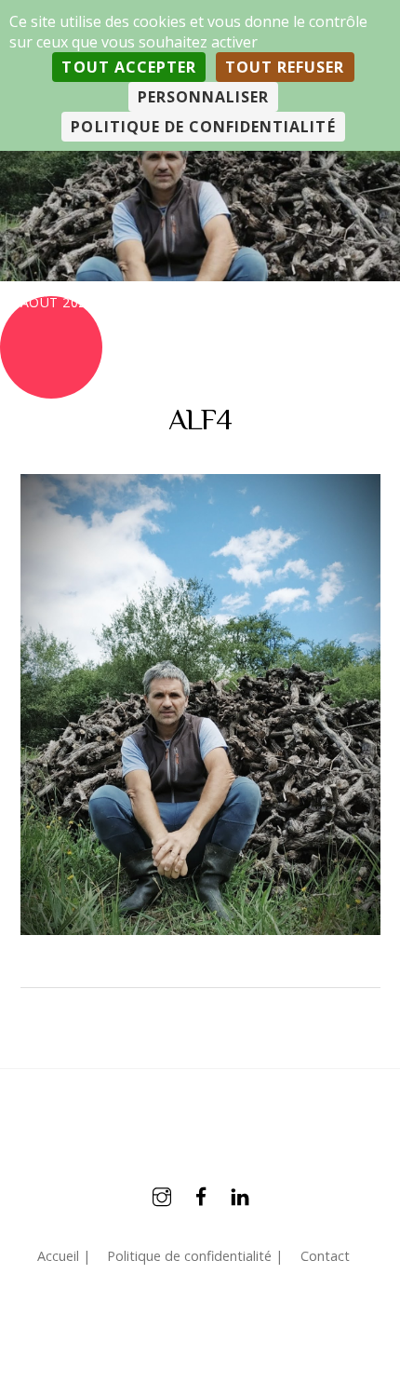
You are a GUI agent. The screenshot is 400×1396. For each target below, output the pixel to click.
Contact (325, 1256)
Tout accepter (128, 67)
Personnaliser (204, 97)
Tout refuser (284, 67)
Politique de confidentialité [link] (203, 126)
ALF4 (200, 419)
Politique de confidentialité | (195, 1256)
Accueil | (63, 1256)
